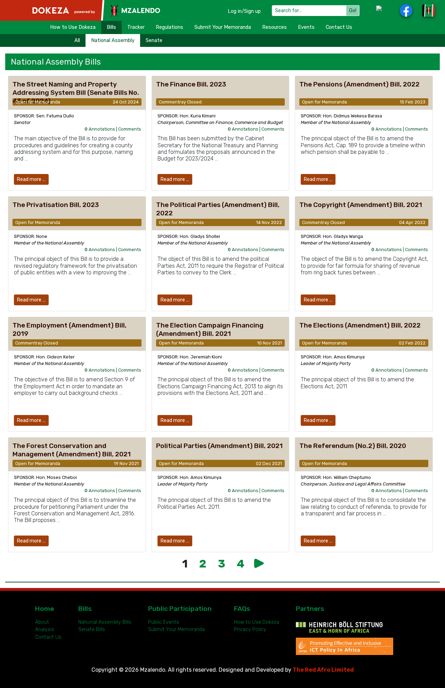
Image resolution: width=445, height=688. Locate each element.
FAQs (242, 609)
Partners (310, 609)
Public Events (163, 622)
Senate (154, 40)
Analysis (44, 629)
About (42, 622)
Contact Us (339, 27)
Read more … (31, 179)
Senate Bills (91, 629)
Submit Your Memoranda (222, 27)
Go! (352, 11)
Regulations (169, 27)
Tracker (136, 27)
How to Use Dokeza (73, 27)
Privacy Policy (250, 629)
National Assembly (113, 40)
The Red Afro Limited (323, 669)
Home (44, 609)
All (77, 40)
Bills (111, 27)
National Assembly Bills (104, 622)
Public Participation (180, 609)
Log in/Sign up (244, 11)
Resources (274, 27)
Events (306, 27)
